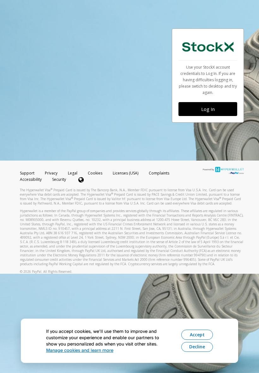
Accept (197, 335)
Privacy (51, 173)
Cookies (95, 173)
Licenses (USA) (126, 173)
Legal (72, 173)
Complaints (159, 173)
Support (27, 173)
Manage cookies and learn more (79, 350)
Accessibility (31, 179)
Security (59, 179)
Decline (197, 347)
